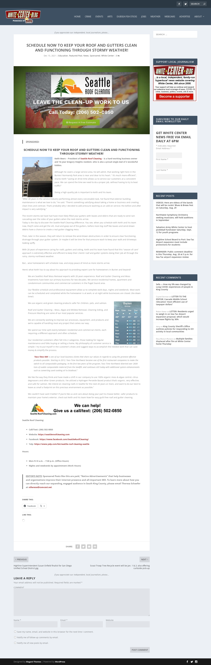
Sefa (158, 284)
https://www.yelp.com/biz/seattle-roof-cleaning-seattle (61, 444)
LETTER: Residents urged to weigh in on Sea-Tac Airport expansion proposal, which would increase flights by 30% (175, 315)
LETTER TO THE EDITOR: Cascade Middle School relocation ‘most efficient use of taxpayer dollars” (171, 300)
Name (17, 620)
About (198, 16)
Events (99, 16)
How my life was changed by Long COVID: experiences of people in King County (174, 287)
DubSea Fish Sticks (127, 16)
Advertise (184, 16)
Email (63, 620)
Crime (88, 16)
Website (110, 620)
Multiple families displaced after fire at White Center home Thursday (174, 341)
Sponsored (95, 55)
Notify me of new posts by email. (33, 643)
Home (77, 16)
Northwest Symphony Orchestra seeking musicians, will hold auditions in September (174, 217)
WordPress (60, 661)
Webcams (169, 16)
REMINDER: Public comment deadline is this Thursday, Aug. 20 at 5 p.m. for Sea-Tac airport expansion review (174, 254)
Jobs (143, 16)
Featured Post (75, 55)
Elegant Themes (33, 661)
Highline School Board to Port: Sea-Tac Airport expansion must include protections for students (175, 242)
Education (63, 55)
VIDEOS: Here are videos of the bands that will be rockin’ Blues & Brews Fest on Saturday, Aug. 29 (174, 205)
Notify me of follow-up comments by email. (37, 637)
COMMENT (19, 587)
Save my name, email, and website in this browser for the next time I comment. (55, 631)
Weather (155, 16)
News (86, 55)
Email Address (164, 148)
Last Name (162, 170)
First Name (162, 159)
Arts (109, 16)
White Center (107, 55)
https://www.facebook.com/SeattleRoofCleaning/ (64, 439)
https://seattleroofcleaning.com (54, 434)
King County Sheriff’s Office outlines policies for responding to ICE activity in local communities (175, 329)
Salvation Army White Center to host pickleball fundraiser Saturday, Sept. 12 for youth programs (174, 230)
